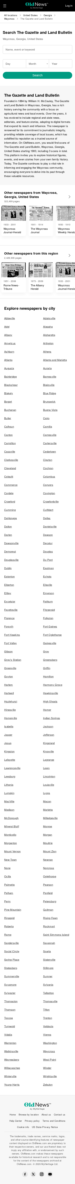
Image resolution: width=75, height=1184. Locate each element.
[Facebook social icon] (25, 1174)
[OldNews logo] (36, 4)
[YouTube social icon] (50, 1174)
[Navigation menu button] (4, 5)
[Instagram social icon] (41, 1174)
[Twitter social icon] (33, 1174)
